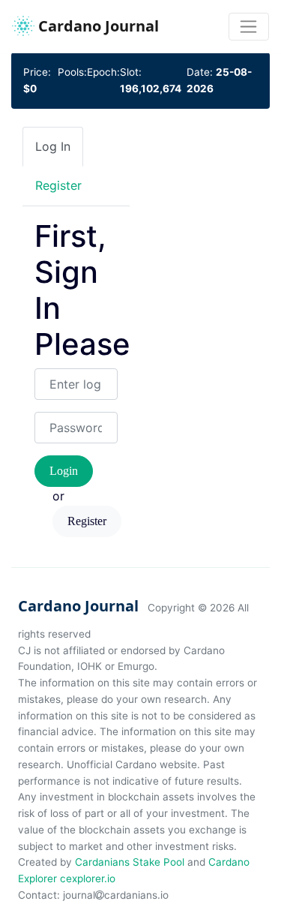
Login (63, 470)
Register (86, 521)
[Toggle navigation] (249, 27)
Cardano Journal (96, 26)
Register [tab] (58, 185)
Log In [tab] (52, 146)
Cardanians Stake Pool (129, 862)
